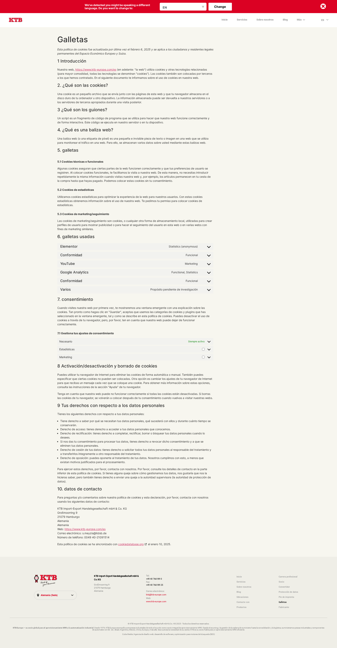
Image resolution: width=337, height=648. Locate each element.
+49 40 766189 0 (154, 579)
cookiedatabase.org (131, 544)
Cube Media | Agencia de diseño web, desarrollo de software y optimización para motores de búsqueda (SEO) (168, 634)
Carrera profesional (288, 576)
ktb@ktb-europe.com (156, 594)
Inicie (225, 19)
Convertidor (284, 586)
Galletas (283, 602)
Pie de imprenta (286, 597)
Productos (242, 607)
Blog (285, 19)
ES (323, 20)
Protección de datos (288, 592)
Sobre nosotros (265, 19)
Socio (281, 581)
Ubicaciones (242, 597)
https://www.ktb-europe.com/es (95, 69)
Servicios (242, 19)
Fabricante (284, 607)
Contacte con (243, 602)
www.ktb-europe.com (156, 601)
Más (299, 19)
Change (220, 7)
